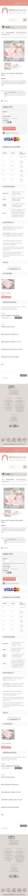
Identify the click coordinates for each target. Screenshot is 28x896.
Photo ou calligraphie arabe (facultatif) (10, 315)
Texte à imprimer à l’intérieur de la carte (11, 341)
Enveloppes (6, 120)
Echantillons (8, 410)
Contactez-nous (17, 3)
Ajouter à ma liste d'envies (12, 133)
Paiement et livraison (19, 407)
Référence (3, 78)
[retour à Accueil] (2, 33)
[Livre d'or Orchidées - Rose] (8, 284)
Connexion (24, 2)
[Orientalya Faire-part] (14, 10)
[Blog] (18, 426)
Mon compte (14, 417)
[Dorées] (10, 122)
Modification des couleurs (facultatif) (10, 356)
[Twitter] (13, 426)
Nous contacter (19, 400)
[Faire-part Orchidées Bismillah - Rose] (7, 66)
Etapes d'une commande (19, 406)
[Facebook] (10, 426)
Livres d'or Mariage (8, 408)
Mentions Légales (19, 404)
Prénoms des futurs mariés (8, 326)
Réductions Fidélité (20, 408)
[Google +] (15, 426)
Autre (2, 364)
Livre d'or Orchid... (6, 293)
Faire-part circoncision (8, 407)
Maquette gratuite (19, 410)
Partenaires (19, 411)
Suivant (20, 66)
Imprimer (6, 101)
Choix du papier (7, 116)
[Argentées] (8, 122)
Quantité (5, 111)
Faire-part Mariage (8, 400)
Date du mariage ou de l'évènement (10, 334)
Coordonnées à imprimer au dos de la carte (12, 349)
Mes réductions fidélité (14, 421)
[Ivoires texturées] (6, 122)
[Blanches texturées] (4, 122)
